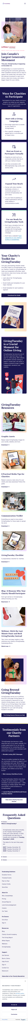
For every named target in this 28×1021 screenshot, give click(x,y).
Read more (4, 602)
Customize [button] (14, 1014)
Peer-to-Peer (5, 881)
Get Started (5, 955)
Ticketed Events (6, 878)
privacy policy (20, 993)
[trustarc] (23, 1019)
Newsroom (5, 971)
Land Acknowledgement (9, 905)
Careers (4, 908)
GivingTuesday (6, 947)
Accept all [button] (14, 1004)
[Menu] (25, 3)
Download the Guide (14, 295)
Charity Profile (6, 884)
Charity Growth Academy (9, 934)
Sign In (4, 923)
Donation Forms (6, 875)
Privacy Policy (5, 1019)
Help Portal (5, 961)
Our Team (5, 911)
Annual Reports (6, 902)
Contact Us (5, 967)
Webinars (4, 943)
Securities (5, 887)
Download (4, 445)
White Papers (6, 940)
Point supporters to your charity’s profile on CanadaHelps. (13, 237)
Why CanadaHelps (7, 895)
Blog (3, 931)
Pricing (4, 899)
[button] (25, 981)
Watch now (5, 646)
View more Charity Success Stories (14, 800)
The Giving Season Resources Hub (14, 715)
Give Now (5, 919)
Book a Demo (6, 958)
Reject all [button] (14, 1009)
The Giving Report (7, 937)
